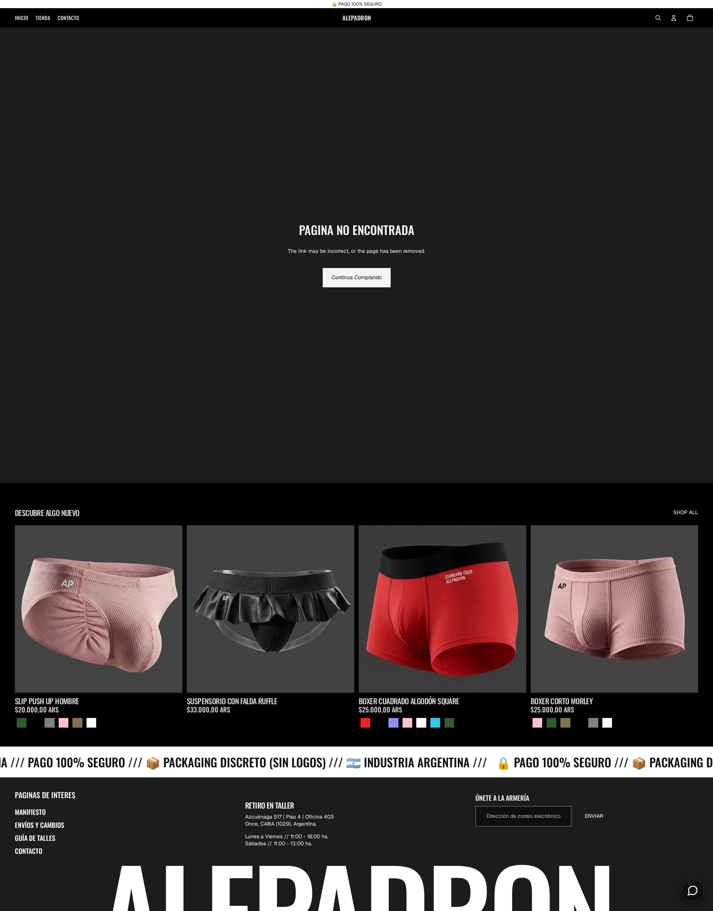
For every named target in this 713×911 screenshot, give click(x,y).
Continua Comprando (357, 277)
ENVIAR (594, 816)
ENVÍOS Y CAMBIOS (39, 825)
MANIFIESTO (30, 812)
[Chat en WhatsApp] (692, 890)
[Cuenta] (673, 18)
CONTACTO (28, 851)
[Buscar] (658, 18)
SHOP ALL (685, 512)
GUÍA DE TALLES (35, 838)
